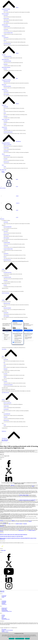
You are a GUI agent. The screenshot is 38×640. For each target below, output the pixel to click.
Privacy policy (27, 638)
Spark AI (5, 40)
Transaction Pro (6, 37)
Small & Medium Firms (5, 59)
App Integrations (6, 150)
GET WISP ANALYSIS (5, 392)
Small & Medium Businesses (6, 67)
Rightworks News (6, 161)
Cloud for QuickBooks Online (8, 32)
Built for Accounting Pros (7, 144)
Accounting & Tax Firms (7, 277)
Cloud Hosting (6, 29)
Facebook (20, 523)
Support (3, 171)
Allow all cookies (11, 638)
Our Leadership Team (7, 155)
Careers (5, 166)
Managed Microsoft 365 (7, 43)
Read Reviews (4, 431)
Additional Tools (4, 89)
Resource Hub (6, 106)
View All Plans (4, 349)
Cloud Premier (6, 10)
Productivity (3, 35)
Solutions (17, 53)
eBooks (5, 365)
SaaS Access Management (7, 226)
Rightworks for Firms (7, 81)
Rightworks (12, 485)
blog (9, 523)
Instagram (25, 523)
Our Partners (5, 158)
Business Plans (4, 84)
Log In (17, 186)
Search (17, 179)
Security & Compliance (5, 13)
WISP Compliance (6, 21)
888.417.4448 (3, 169)
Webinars (5, 376)
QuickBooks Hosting (7, 26)
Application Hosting (5, 24)
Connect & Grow (4, 127)
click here (30, 521)
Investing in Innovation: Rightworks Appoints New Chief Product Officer (11, 536)
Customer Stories (6, 147)
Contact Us (3, 172)
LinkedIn (17, 523)
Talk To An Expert (4, 440)
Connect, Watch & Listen (5, 119)
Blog (4, 109)
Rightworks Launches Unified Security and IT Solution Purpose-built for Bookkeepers (13, 534)
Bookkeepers (6, 64)
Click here (1, 520)
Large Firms (3, 54)
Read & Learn (4, 105)
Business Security (6, 18)
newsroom (4, 523)
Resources (17, 103)
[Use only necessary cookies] (36, 636)
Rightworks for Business (7, 86)
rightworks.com (21, 530)
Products (17, 7)
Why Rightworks (18, 141)
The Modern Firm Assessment (8, 384)
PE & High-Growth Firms (7, 56)
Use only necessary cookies (19, 638)
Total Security (6, 15)
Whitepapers (5, 116)
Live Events (5, 373)
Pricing (17, 78)
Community (5, 128)
